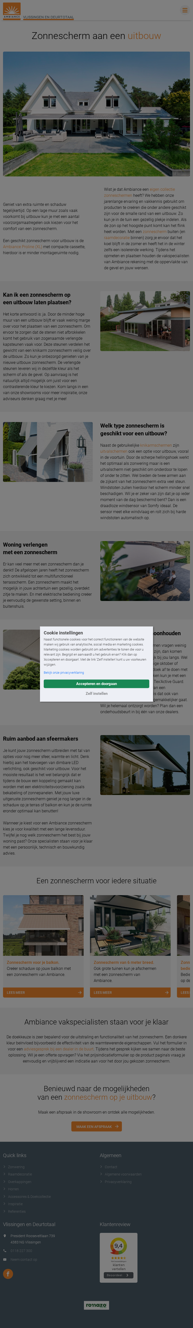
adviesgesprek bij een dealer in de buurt (58, 1049)
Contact (111, 1167)
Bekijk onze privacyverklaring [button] (64, 672)
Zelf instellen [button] (97, 693)
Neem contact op (24, 1260)
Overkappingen (19, 1182)
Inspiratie (15, 1204)
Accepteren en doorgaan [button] (96, 683)
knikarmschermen (156, 445)
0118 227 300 (21, 1251)
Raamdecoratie (20, 1174)
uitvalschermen (113, 451)
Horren (13, 1189)
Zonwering (16, 1167)
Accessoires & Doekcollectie (29, 1197)
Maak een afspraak (94, 1127)
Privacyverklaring (118, 1182)
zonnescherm (155, 231)
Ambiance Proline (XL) (22, 246)
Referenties (17, 1211)
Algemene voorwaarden (123, 1174)
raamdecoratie (117, 237)
